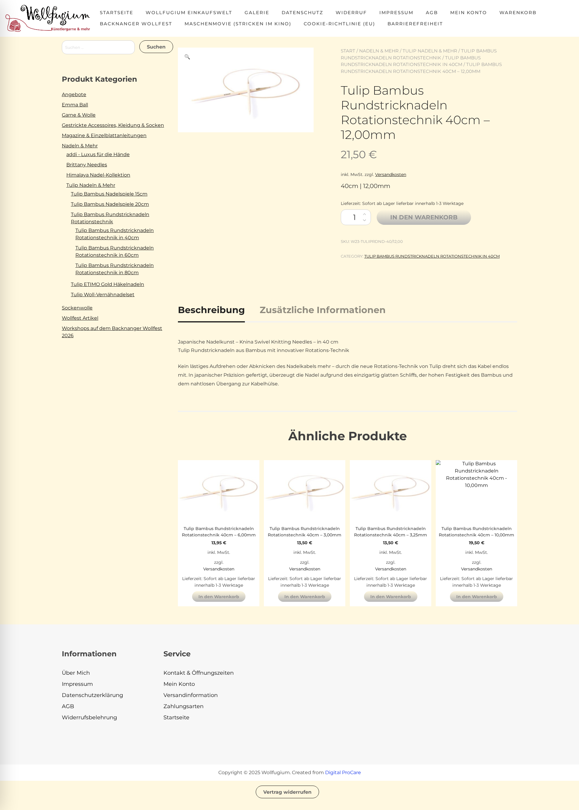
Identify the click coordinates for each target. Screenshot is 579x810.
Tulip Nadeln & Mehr (430, 51)
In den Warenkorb (423, 217)
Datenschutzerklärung (92, 695)
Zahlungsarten (183, 706)
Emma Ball (75, 105)
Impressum (396, 12)
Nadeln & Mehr (379, 51)
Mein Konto (468, 12)
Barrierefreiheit (415, 24)
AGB (432, 12)
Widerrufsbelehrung (89, 717)
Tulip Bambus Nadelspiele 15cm (109, 194)
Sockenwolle (77, 308)
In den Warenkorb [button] (218, 596)
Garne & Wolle (79, 115)
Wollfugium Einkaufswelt (189, 12)
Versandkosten (390, 174)
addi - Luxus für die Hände (98, 154)
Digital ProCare (343, 772)
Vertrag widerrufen (287, 792)
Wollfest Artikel (80, 318)
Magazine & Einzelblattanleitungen (104, 135)
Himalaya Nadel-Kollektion (98, 175)
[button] (187, 56)
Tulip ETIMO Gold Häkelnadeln (107, 284)
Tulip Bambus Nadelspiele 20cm (110, 204)
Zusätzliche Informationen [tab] (323, 310)
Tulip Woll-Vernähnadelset (102, 294)
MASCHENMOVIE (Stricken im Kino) (238, 24)
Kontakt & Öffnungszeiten (198, 673)
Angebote (74, 94)
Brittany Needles (86, 165)
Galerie (257, 12)
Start (348, 51)
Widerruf (351, 12)
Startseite (116, 12)
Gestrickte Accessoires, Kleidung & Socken (113, 125)
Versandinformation (190, 695)
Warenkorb (517, 12)
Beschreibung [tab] (211, 310)
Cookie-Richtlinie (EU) (339, 24)
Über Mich (76, 673)
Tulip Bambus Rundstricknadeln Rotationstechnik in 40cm (432, 256)
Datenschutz (302, 12)
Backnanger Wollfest (136, 24)
